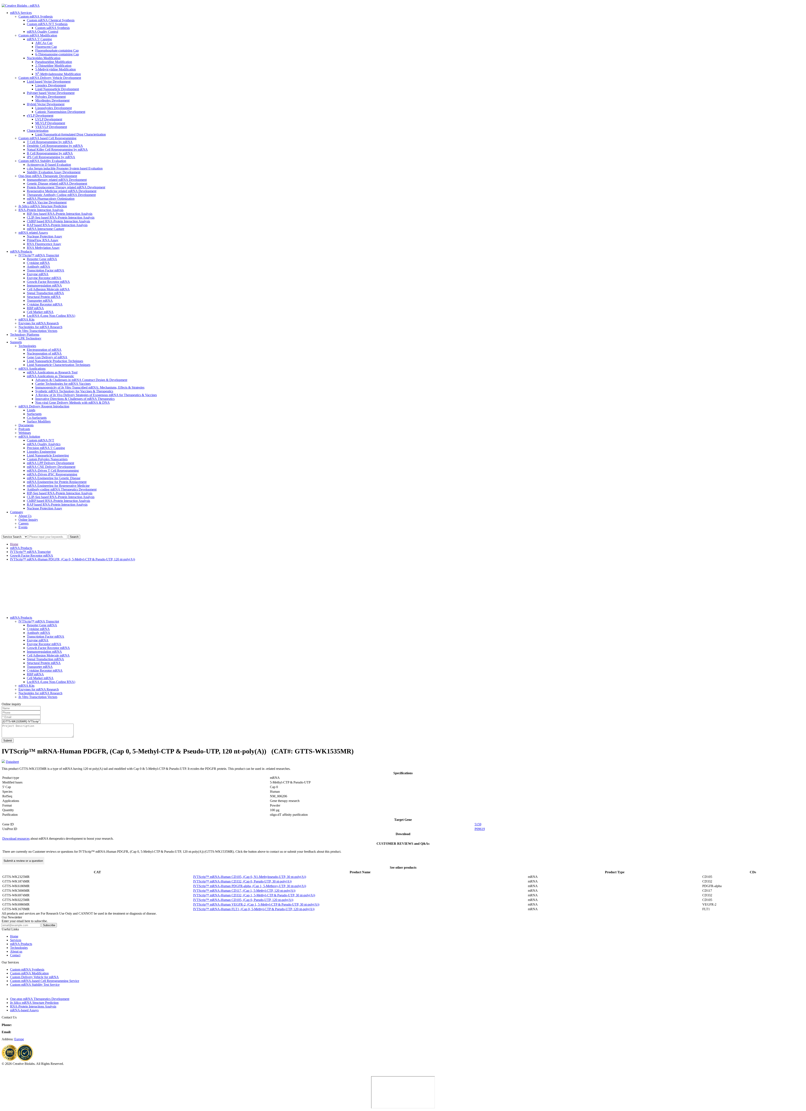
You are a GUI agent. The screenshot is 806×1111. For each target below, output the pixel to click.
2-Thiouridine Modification (53, 65)
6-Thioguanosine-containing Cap (57, 54)
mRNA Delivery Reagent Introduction (43, 406)
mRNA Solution (29, 436)
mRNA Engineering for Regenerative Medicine (58, 485)
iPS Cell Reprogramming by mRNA (51, 157)
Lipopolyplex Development (53, 108)
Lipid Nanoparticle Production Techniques (55, 361)
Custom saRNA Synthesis (52, 28)
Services (15, 940)
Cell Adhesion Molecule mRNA (48, 289)
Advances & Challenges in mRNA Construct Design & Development (81, 380)
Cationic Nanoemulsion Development (60, 112)
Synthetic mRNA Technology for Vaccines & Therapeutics (74, 391)
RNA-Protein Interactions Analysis (33, 1006)
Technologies (27, 346)
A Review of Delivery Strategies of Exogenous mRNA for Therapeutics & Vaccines (96, 395)
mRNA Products (21, 251)
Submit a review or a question (23, 860)
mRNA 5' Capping (39, 39)
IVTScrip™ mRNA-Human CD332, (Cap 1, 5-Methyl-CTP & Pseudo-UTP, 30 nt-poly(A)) (254, 895)
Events (22, 527)
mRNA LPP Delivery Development (50, 463)
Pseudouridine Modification (53, 62)
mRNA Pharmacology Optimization (51, 198)
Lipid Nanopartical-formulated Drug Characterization (70, 134)
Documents (26, 425)
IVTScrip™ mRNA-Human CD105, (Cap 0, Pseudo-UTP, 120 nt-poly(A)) (243, 900)
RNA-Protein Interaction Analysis (40, 210)
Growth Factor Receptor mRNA (48, 281)
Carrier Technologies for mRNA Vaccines (63, 383)
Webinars (24, 433)
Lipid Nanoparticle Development (57, 89)
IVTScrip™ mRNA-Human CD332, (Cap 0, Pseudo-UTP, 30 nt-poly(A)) (242, 881)
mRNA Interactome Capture (45, 229)
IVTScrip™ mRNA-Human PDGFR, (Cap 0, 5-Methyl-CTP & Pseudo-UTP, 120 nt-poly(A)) (72, 559)
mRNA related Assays (33, 232)
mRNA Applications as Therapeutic (50, 376)
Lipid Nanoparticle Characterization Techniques (58, 365)
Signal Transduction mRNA (45, 293)
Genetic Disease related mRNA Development (57, 183)
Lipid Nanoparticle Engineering (48, 455)
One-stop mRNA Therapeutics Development (39, 999)
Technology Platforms (24, 334)
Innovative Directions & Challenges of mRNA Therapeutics (75, 399)
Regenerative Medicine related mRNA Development (61, 191)
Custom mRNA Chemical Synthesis (51, 20)
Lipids (31, 410)
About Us (24, 516)
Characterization (37, 130)
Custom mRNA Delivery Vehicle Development (49, 78)
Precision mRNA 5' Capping (46, 448)
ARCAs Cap (43, 43)
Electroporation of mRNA (44, 349)
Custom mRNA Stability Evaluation (42, 161)
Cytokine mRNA (38, 263)
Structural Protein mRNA (44, 297)
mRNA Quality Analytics (43, 444)
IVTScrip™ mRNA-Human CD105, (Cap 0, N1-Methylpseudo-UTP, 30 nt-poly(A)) (249, 877)
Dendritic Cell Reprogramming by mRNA (55, 146)
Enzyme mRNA (37, 274)
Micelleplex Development (52, 100)
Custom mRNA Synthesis (35, 16)
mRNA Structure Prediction (42, 206)
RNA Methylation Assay (43, 247)
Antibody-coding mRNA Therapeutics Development (62, 489)
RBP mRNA (35, 308)
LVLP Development (48, 119)
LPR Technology (29, 338)
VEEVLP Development (51, 127)
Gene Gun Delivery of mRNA (47, 357)
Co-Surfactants (37, 417)
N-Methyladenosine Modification (58, 74)
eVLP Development (40, 115)
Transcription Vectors (37, 331)
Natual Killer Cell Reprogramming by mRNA (57, 149)
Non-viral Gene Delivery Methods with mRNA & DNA (72, 402)
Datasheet (12, 762)
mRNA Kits (26, 319)
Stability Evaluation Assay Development (53, 172)
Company (16, 512)
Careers (23, 523)
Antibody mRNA (38, 266)
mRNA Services (21, 12)
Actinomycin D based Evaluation (49, 164)
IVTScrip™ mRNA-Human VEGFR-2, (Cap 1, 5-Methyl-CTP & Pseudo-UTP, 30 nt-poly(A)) (256, 904)
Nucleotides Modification (43, 58)
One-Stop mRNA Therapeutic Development (47, 176)
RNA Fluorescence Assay (44, 244)
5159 (478, 824)
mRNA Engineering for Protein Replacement (56, 482)
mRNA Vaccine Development (47, 202)
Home (14, 544)
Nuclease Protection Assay (44, 236)
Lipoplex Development (50, 85)
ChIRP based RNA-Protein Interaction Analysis (58, 221)
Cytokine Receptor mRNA (45, 304)
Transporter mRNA (40, 300)
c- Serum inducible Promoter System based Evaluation (65, 168)
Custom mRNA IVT (40, 440)
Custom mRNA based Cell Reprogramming (47, 138)
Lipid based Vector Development (49, 81)
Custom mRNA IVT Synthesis (47, 24)
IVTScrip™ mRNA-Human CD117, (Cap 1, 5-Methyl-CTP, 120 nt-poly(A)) (244, 890)
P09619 (480, 829)
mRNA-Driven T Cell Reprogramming (53, 470)
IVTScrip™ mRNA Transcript (38, 255)
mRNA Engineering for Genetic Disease (53, 478)
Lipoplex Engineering (41, 451)
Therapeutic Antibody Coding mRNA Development (61, 195)
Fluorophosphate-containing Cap (57, 50)
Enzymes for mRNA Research (38, 323)
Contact (15, 955)
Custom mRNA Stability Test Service (35, 984)
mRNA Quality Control (42, 31)
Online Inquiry (28, 519)
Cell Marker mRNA (40, 312)
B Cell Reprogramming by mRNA (50, 153)
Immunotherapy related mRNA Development (57, 179)
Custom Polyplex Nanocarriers (47, 459)
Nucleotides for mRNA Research (40, 327)
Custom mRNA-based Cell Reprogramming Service (44, 981)
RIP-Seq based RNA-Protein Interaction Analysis (59, 213)
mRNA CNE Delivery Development (51, 467)
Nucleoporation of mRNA (44, 353)
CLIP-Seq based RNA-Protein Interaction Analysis (60, 217)
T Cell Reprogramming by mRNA (50, 142)
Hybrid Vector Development (45, 104)
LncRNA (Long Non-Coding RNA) (51, 315)
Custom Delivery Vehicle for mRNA (34, 977)
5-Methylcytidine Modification (55, 69)
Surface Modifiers (39, 421)
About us (16, 951)
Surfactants (34, 414)
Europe (19, 1039)
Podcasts (24, 429)
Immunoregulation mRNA (44, 285)
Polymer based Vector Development (51, 93)
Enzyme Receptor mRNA (44, 278)
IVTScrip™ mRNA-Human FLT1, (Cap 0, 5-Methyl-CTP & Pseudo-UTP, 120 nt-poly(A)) (253, 909)
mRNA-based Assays (24, 1010)
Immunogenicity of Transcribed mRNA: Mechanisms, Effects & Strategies (89, 387)
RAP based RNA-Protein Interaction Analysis (57, 225)
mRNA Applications (32, 368)
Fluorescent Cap (46, 46)
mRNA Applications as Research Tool (52, 372)
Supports (16, 342)
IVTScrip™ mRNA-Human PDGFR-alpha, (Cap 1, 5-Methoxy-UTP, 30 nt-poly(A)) (249, 886)
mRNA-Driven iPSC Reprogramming (52, 474)
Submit (7, 740)
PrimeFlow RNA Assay (42, 240)
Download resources (16, 838)
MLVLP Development (50, 123)
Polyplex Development (50, 96)
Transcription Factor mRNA (45, 270)
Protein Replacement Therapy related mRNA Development (66, 187)
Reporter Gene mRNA (42, 259)
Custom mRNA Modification (37, 35)
